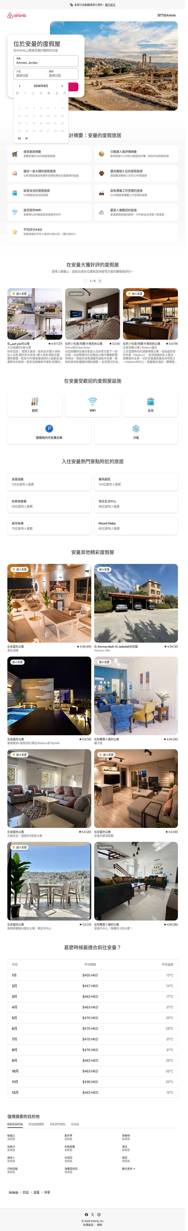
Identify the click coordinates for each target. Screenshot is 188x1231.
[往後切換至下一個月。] (62, 86)
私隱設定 (88, 1224)
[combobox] (45, 62)
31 (26, 138)
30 (19, 138)
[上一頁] (86, 281)
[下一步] (100, 281)
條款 (99, 1224)
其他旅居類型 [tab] (36, 1124)
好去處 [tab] (75, 1124)
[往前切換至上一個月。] (20, 86)
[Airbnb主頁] (16, 15)
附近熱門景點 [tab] (57, 1124)
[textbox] (29, 75)
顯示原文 (110, 4)
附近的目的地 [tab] (15, 1124)
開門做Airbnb (167, 15)
